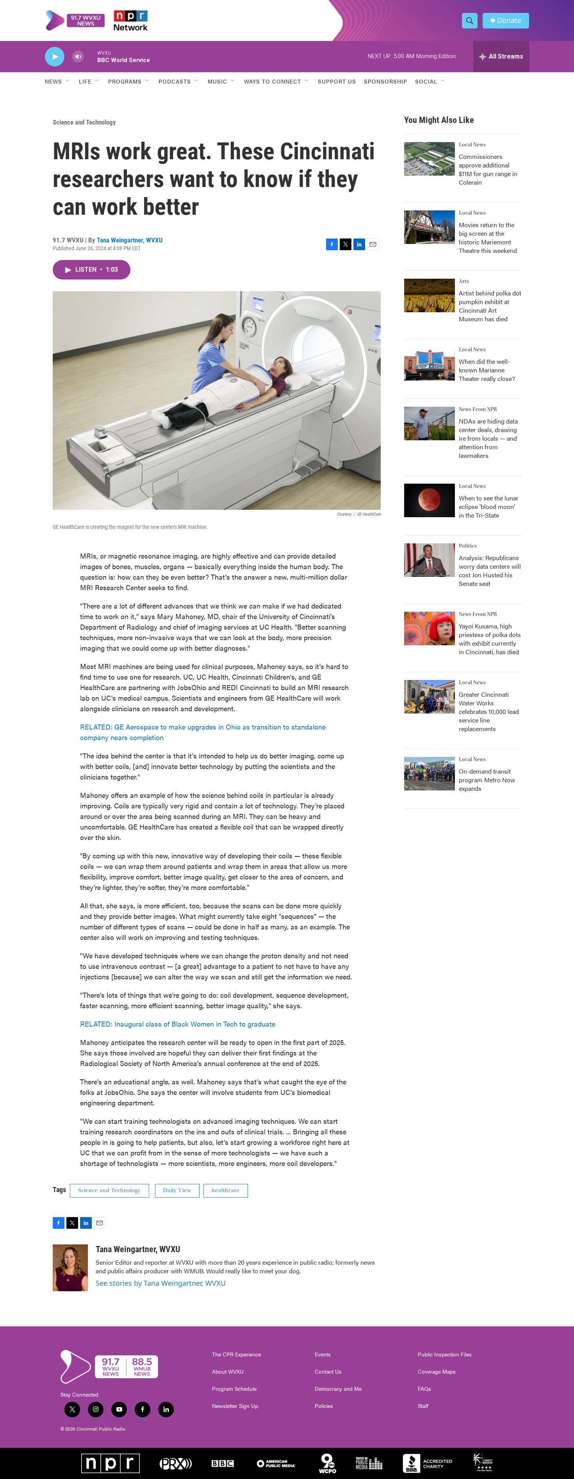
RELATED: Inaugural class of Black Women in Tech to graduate (177, 1024)
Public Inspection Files (445, 1354)
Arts (464, 281)
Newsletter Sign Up (235, 1406)
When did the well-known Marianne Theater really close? (487, 370)
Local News (472, 145)
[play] (54, 56)
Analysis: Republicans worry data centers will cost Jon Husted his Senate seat (490, 570)
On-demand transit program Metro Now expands (487, 780)
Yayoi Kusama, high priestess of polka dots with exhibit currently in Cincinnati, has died (490, 638)
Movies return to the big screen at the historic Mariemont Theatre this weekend (488, 237)
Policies (324, 1406)
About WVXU (228, 1372)
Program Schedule (234, 1389)
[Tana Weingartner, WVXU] (70, 1267)
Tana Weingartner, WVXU (130, 240)
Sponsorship (385, 81)
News (53, 81)
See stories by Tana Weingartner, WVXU (161, 1283)
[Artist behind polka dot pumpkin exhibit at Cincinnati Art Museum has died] (429, 295)
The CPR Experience (236, 1354)
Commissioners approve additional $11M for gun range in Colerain (488, 169)
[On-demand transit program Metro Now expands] (429, 773)
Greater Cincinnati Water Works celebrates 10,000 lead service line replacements (489, 711)
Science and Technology (84, 122)
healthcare (226, 1190)
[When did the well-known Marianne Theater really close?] (429, 364)
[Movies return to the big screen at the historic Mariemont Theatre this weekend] (429, 227)
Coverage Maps (437, 1372)
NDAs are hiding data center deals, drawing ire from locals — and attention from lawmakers (488, 438)
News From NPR (478, 409)
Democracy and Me (338, 1389)
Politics (468, 546)
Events (323, 1354)
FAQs (424, 1389)
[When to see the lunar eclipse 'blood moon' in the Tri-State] (429, 500)
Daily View (177, 1190)
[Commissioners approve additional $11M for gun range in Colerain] (429, 159)
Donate (509, 20)
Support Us (337, 81)
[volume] (78, 57)
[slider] (90, 56)
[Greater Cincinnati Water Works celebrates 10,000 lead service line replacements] (429, 697)
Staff (423, 1406)
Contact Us (328, 1372)
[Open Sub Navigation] (68, 81)
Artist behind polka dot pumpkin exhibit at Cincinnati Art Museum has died (490, 305)
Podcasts (175, 81)
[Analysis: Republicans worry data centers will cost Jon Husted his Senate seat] (429, 560)
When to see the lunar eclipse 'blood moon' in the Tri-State (489, 506)
